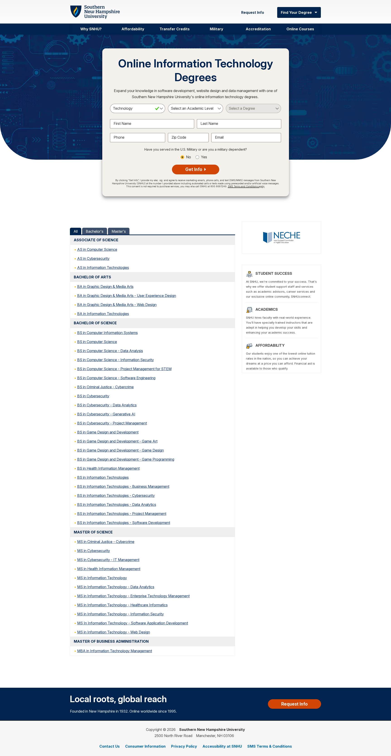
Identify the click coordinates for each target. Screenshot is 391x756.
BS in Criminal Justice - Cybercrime (105, 387)
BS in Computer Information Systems (107, 332)
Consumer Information (145, 746)
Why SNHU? (91, 29)
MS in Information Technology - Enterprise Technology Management (133, 596)
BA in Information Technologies (103, 313)
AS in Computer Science (97, 249)
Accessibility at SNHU (222, 746)
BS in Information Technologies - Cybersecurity (116, 495)
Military (216, 29)
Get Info (194, 169)
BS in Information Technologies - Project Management (121, 513)
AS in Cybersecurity (93, 258)
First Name (122, 123)
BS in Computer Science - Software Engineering (116, 378)
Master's (119, 231)
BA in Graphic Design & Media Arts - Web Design (117, 304)
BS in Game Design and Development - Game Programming (125, 459)
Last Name (209, 123)
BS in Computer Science (97, 341)
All (76, 231)
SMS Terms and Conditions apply (246, 186)
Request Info (252, 12)
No (188, 157)
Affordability (133, 29)
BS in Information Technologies (103, 477)
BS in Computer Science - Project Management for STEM (124, 369)
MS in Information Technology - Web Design (113, 632)
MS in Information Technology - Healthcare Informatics (122, 605)
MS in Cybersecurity (93, 550)
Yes (204, 157)
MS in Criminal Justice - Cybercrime (105, 541)
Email (219, 137)
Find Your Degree (296, 12)
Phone (119, 137)
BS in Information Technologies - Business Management (123, 486)
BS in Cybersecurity (93, 396)
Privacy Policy (184, 746)
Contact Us (109, 746)
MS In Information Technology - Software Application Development (132, 623)
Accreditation (258, 29)
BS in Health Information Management (108, 468)
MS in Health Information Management (108, 568)
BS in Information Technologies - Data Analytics (116, 504)
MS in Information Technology (102, 578)
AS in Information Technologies (103, 267)
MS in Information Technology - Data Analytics (115, 587)
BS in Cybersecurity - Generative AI (106, 414)
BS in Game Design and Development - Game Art (117, 441)
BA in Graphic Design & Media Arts (105, 286)
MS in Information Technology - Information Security (120, 614)
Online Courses (300, 29)
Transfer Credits (175, 29)
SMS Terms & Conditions (269, 746)
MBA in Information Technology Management (114, 651)
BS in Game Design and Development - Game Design (120, 450)
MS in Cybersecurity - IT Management (108, 559)
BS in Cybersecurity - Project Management (112, 423)
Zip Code (179, 137)
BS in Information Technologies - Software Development (123, 522)
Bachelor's (94, 231)
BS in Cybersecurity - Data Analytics (107, 405)
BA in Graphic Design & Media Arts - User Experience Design (126, 295)
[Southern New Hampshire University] (95, 12)
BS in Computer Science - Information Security (115, 360)
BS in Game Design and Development (107, 432)
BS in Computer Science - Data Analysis (110, 350)
